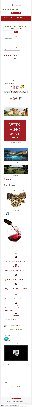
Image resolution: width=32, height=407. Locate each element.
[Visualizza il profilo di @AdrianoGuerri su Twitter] (6, 55)
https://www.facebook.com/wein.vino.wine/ (16, 142)
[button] (14, 358)
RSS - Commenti (7, 367)
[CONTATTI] (20, 398)
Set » (7, 74)
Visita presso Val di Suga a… (20, 325)
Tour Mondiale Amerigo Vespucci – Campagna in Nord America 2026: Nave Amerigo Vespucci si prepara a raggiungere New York (15, 270)
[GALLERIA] (16, 398)
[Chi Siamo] (11, 13)
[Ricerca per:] (8, 31)
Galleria (26, 17)
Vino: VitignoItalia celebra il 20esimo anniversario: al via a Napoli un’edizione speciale (16, 318)
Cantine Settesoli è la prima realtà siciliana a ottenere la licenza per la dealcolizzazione (15, 280)
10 (9, 66)
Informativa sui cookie (16, 405)
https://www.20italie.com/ (16, 175)
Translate (11, 40)
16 (5, 68)
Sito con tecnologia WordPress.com (16, 401)
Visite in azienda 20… (10, 325)
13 (19, 66)
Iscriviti (6, 338)
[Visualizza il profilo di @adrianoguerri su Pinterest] (10, 55)
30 (5, 71)
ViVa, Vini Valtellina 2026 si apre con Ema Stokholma (15, 261)
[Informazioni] (18, 13)
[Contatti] (20, 13)
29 (26, 69)
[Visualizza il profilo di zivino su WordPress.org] (16, 55)
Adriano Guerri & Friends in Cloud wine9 (16, 10)
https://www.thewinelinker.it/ (16, 102)
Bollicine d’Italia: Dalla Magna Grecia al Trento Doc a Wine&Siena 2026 (15, 299)
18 (12, 68)
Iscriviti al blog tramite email (16, 329)
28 (22, 69)
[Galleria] (16, 13)
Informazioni (19, 17)
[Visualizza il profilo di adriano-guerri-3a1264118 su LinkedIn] (12, 55)
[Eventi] (13, 13)
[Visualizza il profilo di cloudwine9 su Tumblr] (18, 55)
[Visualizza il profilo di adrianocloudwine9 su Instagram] (8, 55)
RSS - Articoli (6, 364)
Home (5, 17)
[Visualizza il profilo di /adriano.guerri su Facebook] (5, 55)
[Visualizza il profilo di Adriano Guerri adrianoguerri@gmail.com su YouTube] (14, 55)
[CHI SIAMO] (11, 398)
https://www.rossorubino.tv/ (16, 186)
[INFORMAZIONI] (18, 398)
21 (22, 68)
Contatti (11, 17)
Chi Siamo (17, 19)
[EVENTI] (13, 398)
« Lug (5, 74)
